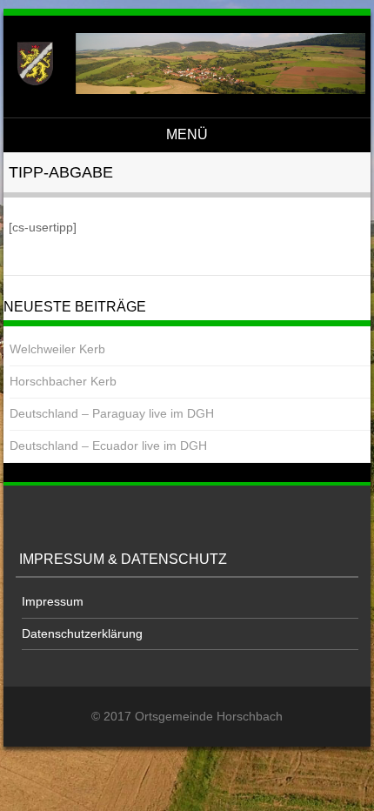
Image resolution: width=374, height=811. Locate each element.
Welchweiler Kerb (57, 349)
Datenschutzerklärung (82, 633)
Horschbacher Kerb (63, 381)
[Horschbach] (183, 90)
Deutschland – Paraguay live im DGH (112, 413)
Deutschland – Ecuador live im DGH (108, 445)
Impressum (52, 601)
